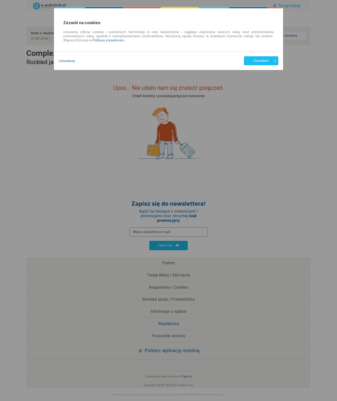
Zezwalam (261, 61)
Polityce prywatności (108, 40)
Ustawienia (67, 61)
